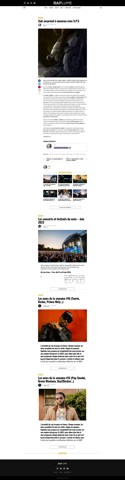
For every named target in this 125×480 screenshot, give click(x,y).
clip (61, 154)
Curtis (45, 306)
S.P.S (75, 154)
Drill (64, 154)
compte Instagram (50, 353)
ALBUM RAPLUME (68, 7)
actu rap (51, 154)
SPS (81, 154)
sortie (78, 154)
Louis (48, 306)
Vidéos (61, 7)
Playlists (57, 7)
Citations (51, 7)
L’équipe (60, 472)
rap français (69, 154)
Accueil (45, 7)
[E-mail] (70, 148)
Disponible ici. (47, 136)
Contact (56, 472)
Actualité (56, 154)
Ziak (84, 154)
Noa (44, 25)
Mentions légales (67, 472)
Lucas (45, 227)
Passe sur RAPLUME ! (77, 7)
